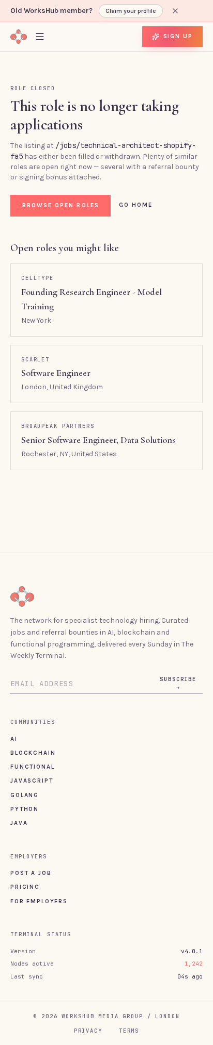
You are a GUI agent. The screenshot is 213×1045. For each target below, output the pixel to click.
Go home (136, 204)
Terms (129, 1030)
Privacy (88, 1030)
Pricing (25, 886)
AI (14, 738)
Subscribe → (178, 683)
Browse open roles (60, 205)
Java (18, 822)
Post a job (30, 872)
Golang (24, 795)
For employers (39, 901)
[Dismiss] (175, 11)
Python (24, 808)
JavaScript (31, 780)
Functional (32, 766)
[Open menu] (40, 36)
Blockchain (32, 752)
